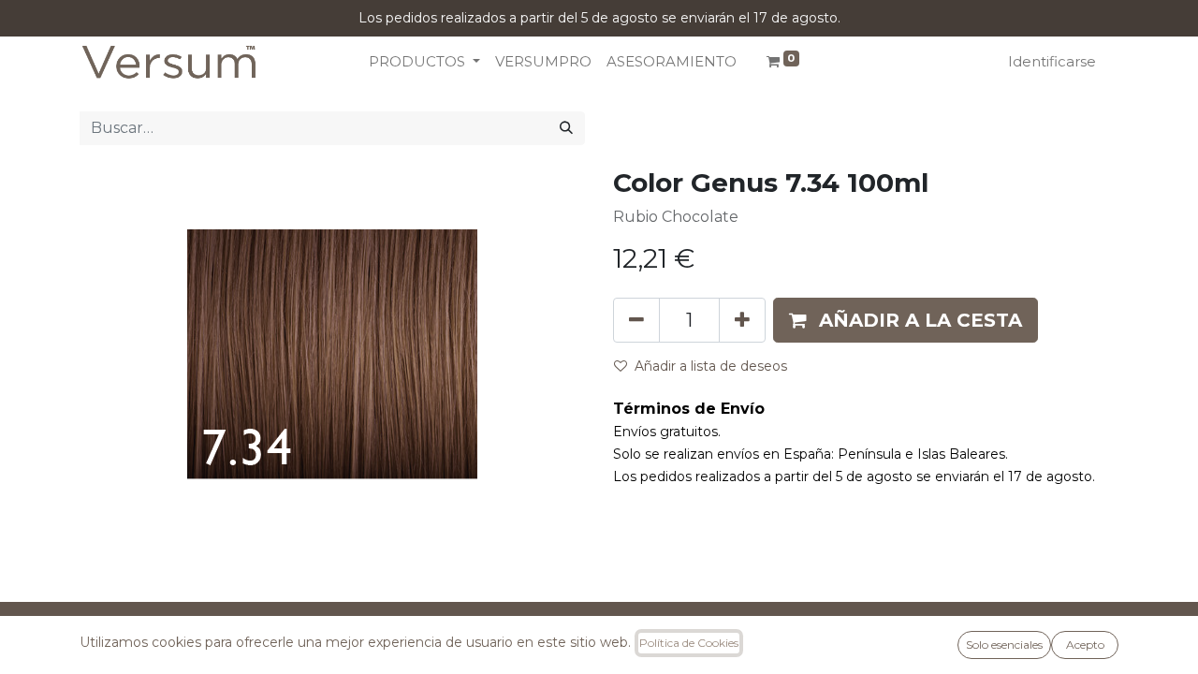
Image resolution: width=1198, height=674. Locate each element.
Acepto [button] (1085, 644)
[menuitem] (543, 62)
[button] (905, 320)
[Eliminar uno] (636, 320)
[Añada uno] (742, 320)
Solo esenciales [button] (1004, 644)
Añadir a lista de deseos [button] (711, 366)
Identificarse (1052, 61)
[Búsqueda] (566, 128)
